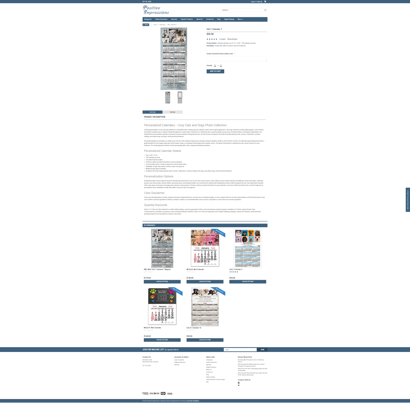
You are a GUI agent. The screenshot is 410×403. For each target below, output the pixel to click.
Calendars (162, 24)
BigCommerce (176, 401)
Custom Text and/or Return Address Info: (221, 54)
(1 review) (222, 39)
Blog (218, 19)
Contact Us (210, 19)
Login (253, 1)
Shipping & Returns (179, 362)
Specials (174, 19)
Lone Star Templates (193, 401)
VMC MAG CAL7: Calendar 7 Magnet (157, 269)
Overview (152, 112)
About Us (199, 19)
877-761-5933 (147, 1)
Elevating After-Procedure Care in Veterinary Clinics (251, 361)
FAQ (207, 382)
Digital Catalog (229, 19)
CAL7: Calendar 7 (172, 24)
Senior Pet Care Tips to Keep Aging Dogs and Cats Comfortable (252, 369)
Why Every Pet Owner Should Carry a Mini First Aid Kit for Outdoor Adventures (252, 374)
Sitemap (176, 365)
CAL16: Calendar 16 (194, 328)
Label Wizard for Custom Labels (215, 379)
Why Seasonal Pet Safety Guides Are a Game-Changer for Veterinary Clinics (251, 365)
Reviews (172, 112)
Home (155, 24)
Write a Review (232, 39)
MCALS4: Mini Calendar (195, 269)
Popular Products (187, 19)
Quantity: (209, 65)
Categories (148, 19)
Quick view (162, 266)
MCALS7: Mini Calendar (152, 328)
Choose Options (162, 281)
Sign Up (259, 1)
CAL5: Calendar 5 (235, 269)
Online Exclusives (161, 19)
